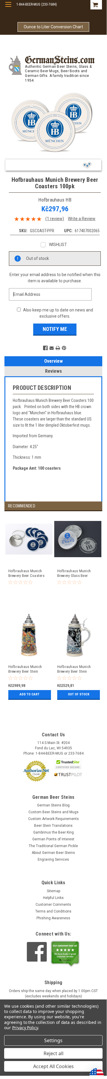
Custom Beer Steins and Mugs (53, 812)
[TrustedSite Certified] (68, 763)
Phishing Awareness (53, 918)
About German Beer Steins (53, 853)
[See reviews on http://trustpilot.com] (65, 953)
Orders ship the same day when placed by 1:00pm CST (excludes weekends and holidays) (53, 993)
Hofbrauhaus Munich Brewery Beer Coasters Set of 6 (26, 573)
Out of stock (78, 694)
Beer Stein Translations (53, 826)
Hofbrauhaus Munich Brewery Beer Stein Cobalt (74, 669)
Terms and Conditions (53, 911)
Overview (53, 361)
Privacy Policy (25, 1027)
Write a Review (81, 218)
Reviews (53, 371)
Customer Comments (53, 905)
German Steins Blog (53, 805)
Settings (53, 1040)
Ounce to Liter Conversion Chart (53, 26)
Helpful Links (53, 898)
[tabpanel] (28, 563)
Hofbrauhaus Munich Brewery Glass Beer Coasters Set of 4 (74, 573)
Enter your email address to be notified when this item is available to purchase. (54, 277)
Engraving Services (53, 859)
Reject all (53, 1053)
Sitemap (53, 891)
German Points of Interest (53, 839)
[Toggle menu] (8, 8)
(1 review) (54, 218)
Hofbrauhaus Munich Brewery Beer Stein (25, 669)
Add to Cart (29, 694)
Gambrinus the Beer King (53, 832)
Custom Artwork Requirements (53, 819)
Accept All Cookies (53, 1066)
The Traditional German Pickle (53, 846)
